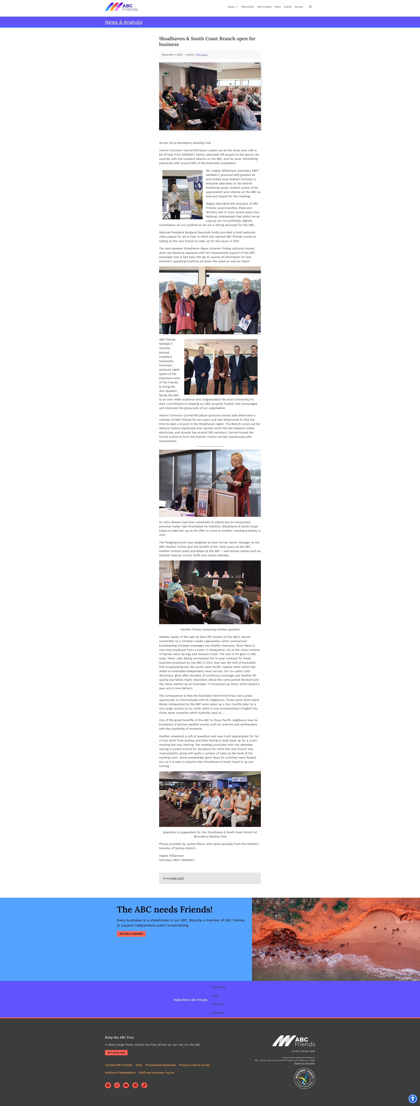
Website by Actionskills (304, 1063)
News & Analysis (123, 22)
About (231, 6)
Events (288, 6)
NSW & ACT (177, 878)
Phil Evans (201, 54)
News (278, 6)
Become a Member (131, 933)
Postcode (216, 1004)
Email (214, 995)
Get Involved (116, 1052)
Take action (247, 6)
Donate (299, 6)
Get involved (264, 6)
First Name (217, 987)
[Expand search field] (310, 6)
